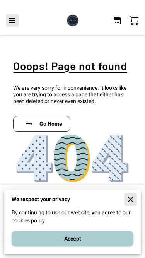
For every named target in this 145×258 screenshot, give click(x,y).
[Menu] (12, 20)
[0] (134, 20)
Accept (72, 239)
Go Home (50, 124)
